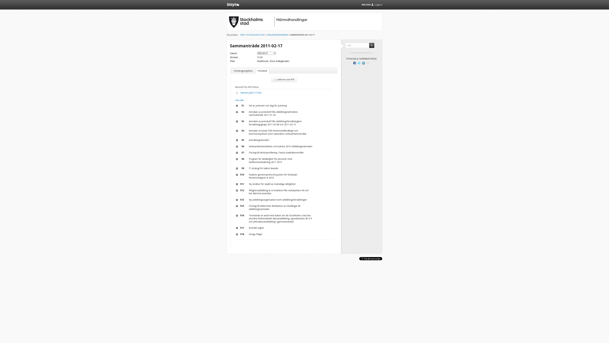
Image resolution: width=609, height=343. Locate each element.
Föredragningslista (243, 70)
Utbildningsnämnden (277, 35)
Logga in (378, 4)
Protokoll (262, 70)
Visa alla (239, 100)
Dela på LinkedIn (363, 63)
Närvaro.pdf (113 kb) (251, 92)
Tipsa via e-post (368, 63)
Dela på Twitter (359, 63)
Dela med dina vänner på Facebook (354, 63)
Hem (242, 35)
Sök (373, 47)
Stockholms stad (255, 35)
